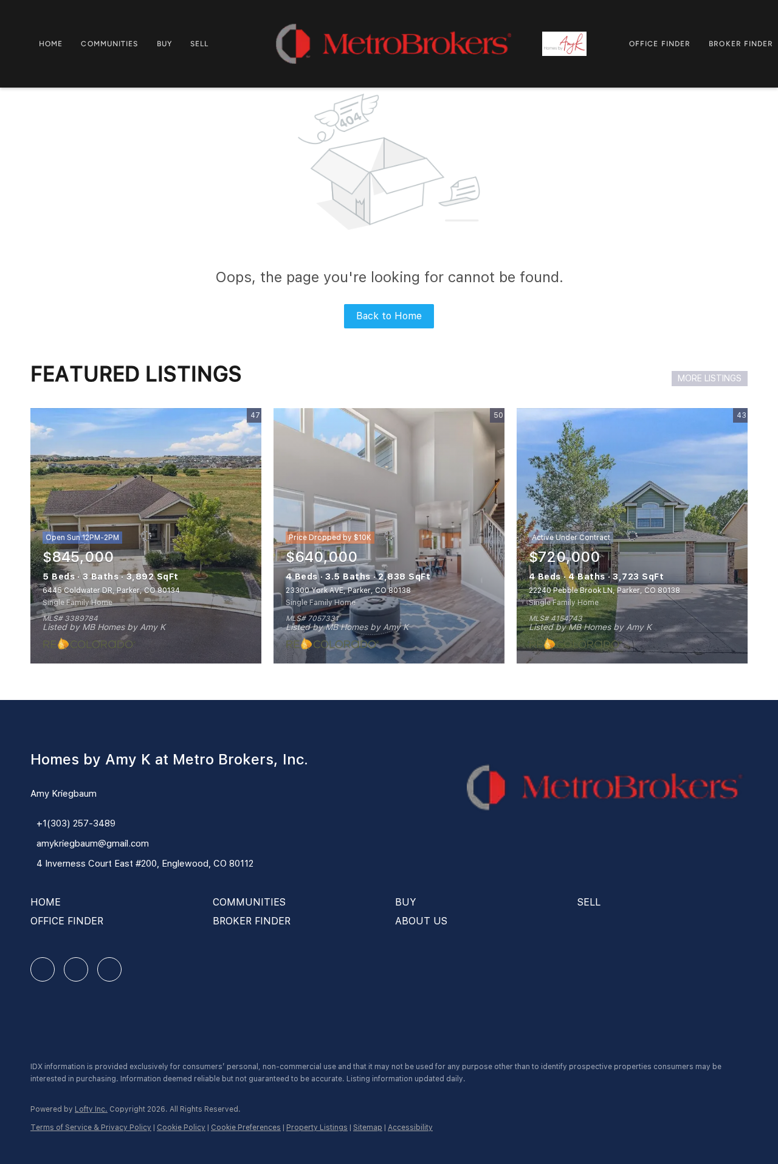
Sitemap (367, 1127)
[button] (48, 906)
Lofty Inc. (91, 1109)
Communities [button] (109, 44)
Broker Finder (741, 44)
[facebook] (42, 969)
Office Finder (659, 44)
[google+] (109, 969)
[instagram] (76, 969)
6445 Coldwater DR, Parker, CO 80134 (111, 590)
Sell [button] (199, 44)
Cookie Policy (181, 1127)
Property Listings (317, 1127)
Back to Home (389, 316)
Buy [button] (164, 44)
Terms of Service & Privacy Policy (90, 1127)
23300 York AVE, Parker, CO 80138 (348, 590)
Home (51, 44)
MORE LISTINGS (710, 378)
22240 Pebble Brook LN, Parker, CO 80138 (604, 590)
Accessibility (410, 1127)
